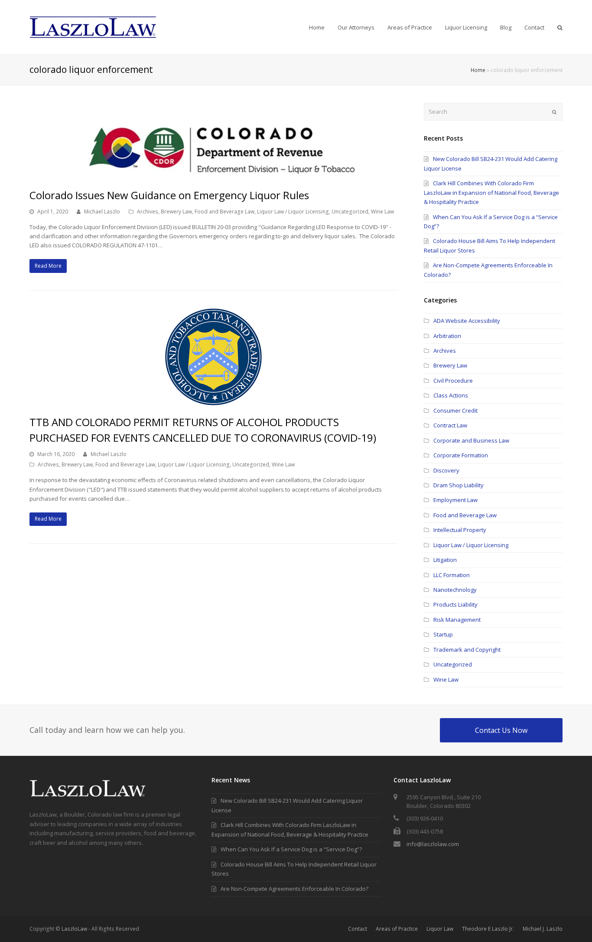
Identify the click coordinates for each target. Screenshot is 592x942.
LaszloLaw (74, 928)
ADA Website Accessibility (466, 321)
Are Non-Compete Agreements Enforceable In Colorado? (294, 889)
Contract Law (450, 425)
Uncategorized (350, 211)
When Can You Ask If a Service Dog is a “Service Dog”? (291, 849)
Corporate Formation (460, 455)
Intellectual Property (459, 530)
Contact (357, 928)
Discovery (446, 470)
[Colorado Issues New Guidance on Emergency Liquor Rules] (213, 173)
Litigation (445, 560)
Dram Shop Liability (458, 485)
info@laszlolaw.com (433, 844)
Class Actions (450, 395)
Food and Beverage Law (224, 211)
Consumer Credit (455, 410)
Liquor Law (439, 928)
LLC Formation (451, 575)
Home (478, 69)
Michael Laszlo (102, 211)
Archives (147, 211)
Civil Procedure (453, 380)
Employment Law (455, 500)
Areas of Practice (397, 928)
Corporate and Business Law (471, 440)
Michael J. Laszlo (543, 928)
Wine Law (382, 211)
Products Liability (455, 604)
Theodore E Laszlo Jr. (488, 928)
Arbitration (447, 336)
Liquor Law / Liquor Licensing (293, 211)
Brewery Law (176, 211)
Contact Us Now (501, 730)
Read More (48, 265)
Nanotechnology (455, 590)
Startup (443, 634)
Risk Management (457, 620)
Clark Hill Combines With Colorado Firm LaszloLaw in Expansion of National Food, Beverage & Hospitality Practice (491, 192)
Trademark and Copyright (467, 649)
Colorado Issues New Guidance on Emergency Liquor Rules (169, 195)
